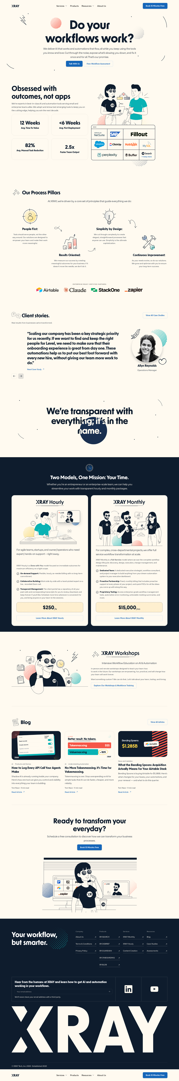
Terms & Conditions (84, 943)
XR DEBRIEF (104, 943)
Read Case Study (34, 364)
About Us (101, 5)
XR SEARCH (104, 936)
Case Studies (152, 943)
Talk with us (74, 64)
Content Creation (130, 950)
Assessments (152, 950)
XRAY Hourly (128, 943)
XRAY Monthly (129, 936)
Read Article (17, 792)
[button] (61, 6)
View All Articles (158, 722)
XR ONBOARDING (107, 957)
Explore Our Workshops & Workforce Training (114, 685)
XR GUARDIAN (105, 950)
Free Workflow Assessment (98, 64)
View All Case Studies (155, 315)
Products (74, 5)
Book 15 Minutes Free (155, 6)
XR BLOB (103, 964)
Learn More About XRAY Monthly (129, 618)
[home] (15, 6)
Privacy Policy (81, 950)
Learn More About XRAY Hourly (50, 618)
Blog (149, 936)
